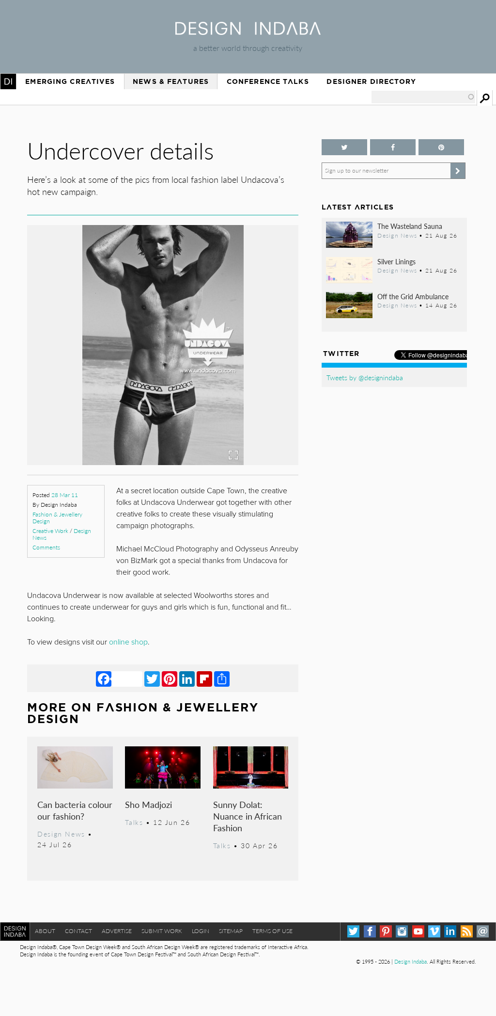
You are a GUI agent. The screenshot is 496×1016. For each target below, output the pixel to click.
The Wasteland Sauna (409, 226)
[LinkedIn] (187, 678)
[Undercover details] (163, 462)
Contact (78, 931)
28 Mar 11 (64, 495)
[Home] (248, 31)
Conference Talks (268, 81)
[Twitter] (152, 678)
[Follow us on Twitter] (344, 147)
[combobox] (423, 97)
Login (200, 931)
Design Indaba (410, 961)
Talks (134, 822)
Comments (46, 547)
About (45, 931)
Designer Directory (371, 81)
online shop (128, 642)
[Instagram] (402, 931)
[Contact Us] (483, 931)
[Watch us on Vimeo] (434, 931)
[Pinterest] (169, 678)
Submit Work (161, 931)
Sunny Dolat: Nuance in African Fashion (247, 816)
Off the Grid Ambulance (413, 296)
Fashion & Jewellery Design (57, 517)
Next (257, 390)
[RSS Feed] (467, 931)
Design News (61, 834)
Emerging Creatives (70, 81)
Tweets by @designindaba (364, 377)
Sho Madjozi (148, 804)
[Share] (222, 678)
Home (8, 81)
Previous (67, 390)
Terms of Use (272, 931)
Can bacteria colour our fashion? (74, 810)
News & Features (171, 81)
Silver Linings (396, 261)
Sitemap (231, 931)
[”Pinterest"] (441, 147)
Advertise (117, 931)
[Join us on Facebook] (393, 147)
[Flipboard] (204, 678)
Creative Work (50, 531)
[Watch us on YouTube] (418, 931)
